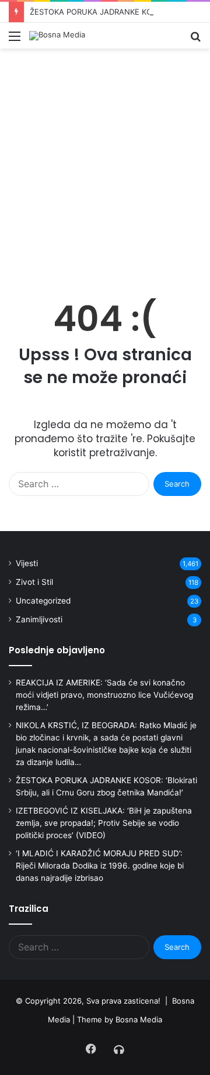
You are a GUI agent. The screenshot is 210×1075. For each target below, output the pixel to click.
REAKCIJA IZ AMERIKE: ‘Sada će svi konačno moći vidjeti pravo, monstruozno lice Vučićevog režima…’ (104, 695)
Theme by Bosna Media (119, 1019)
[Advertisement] (105, 171)
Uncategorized (43, 600)
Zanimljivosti (39, 619)
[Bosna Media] (57, 35)
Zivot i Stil (34, 582)
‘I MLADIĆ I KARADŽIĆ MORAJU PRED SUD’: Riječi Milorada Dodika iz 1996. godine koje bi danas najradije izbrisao (100, 866)
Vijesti (27, 563)
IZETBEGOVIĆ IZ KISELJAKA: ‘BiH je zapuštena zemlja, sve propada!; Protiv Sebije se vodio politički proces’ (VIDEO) (104, 823)
